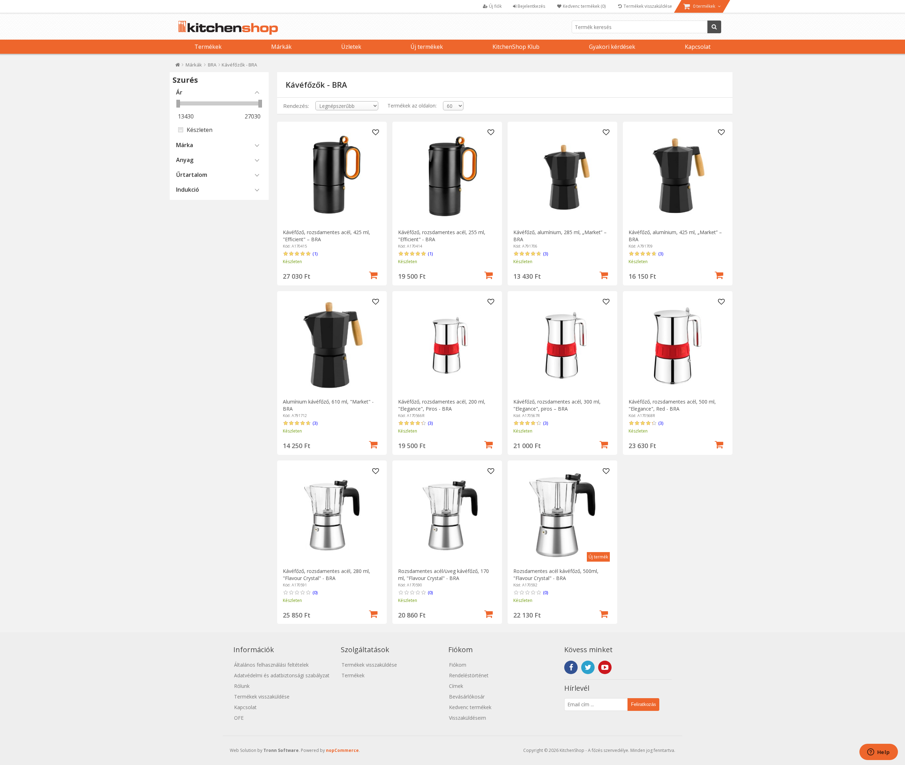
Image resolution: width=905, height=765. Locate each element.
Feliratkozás (643, 704)
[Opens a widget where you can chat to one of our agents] (878, 752)
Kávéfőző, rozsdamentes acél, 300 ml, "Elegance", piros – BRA (557, 405)
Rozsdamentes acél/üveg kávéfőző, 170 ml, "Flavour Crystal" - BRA (443, 574)
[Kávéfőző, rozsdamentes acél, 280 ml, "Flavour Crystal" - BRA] (332, 515)
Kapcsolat (698, 47)
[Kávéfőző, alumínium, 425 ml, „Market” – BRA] (677, 176)
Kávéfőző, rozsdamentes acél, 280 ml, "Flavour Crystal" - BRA (326, 574)
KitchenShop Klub (515, 47)
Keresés (714, 27)
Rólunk (242, 686)
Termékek (208, 47)
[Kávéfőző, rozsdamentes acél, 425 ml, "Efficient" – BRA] (332, 176)
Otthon (177, 66)
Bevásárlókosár (467, 696)
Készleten (199, 130)
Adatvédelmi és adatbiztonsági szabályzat (281, 675)
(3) (545, 253)
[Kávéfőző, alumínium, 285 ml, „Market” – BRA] (562, 176)
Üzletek (351, 47)
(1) (315, 253)
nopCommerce (342, 750)
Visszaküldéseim (467, 717)
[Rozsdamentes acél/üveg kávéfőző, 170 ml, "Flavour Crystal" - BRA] (447, 515)
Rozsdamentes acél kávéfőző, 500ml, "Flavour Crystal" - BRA (556, 574)
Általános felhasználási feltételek (271, 664)
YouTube (605, 667)
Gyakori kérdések (612, 47)
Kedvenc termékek (470, 707)
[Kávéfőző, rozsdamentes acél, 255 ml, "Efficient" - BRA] (447, 176)
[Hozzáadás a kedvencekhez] (375, 132)
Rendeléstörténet (469, 675)
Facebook (571, 667)
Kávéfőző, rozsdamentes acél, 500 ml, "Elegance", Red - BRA (672, 405)
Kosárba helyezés (373, 274)
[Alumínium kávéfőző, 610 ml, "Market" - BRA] (332, 346)
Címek (456, 686)
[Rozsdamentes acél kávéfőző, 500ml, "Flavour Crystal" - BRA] (562, 515)
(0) (315, 592)
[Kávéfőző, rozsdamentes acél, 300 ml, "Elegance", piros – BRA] (562, 346)
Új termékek (426, 47)
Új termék (598, 557)
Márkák (281, 47)
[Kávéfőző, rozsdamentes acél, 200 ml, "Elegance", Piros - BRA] (447, 346)
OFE (239, 717)
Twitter (588, 667)
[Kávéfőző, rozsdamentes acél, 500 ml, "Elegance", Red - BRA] (677, 346)
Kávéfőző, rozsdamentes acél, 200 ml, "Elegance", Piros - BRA (441, 405)
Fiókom (457, 664)
